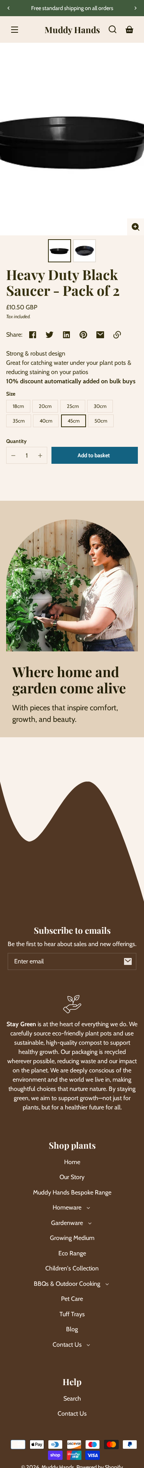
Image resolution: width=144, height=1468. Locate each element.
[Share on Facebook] (32, 334)
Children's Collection (72, 1268)
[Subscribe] (127, 961)
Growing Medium (72, 1238)
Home (72, 1162)
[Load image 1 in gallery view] (59, 250)
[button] (112, 29)
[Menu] (14, 29)
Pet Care (72, 1298)
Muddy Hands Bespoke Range (72, 1192)
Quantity (16, 441)
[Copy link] (117, 334)
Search (72, 1398)
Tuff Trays (72, 1314)
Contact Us (72, 1413)
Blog (72, 1329)
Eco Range (72, 1253)
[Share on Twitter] (49, 334)
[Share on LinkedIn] (66, 334)
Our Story (72, 1177)
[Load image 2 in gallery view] (84, 250)
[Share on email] (100, 334)
